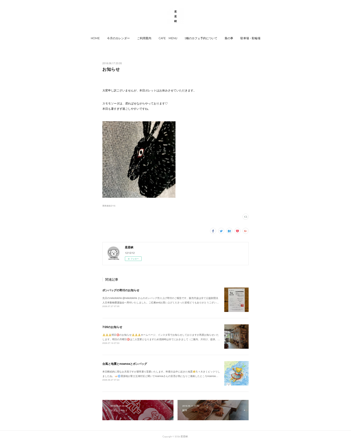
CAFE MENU (168, 38)
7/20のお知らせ (112, 327)
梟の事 (229, 38)
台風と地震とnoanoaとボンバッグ (124, 364)
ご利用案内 (144, 38)
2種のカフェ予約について (201, 38)
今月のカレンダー (118, 38)
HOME (95, 38)
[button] (95, 39)
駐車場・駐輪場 (250, 38)
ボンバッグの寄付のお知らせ (120, 290)
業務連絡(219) (108, 205)
